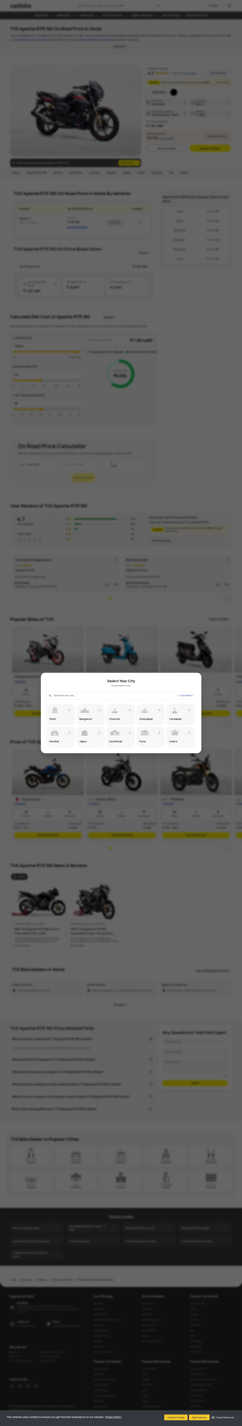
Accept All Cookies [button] (176, 1417)
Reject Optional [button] (199, 1417)
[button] (223, 1417)
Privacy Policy (113, 1417)
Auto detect (186, 695)
